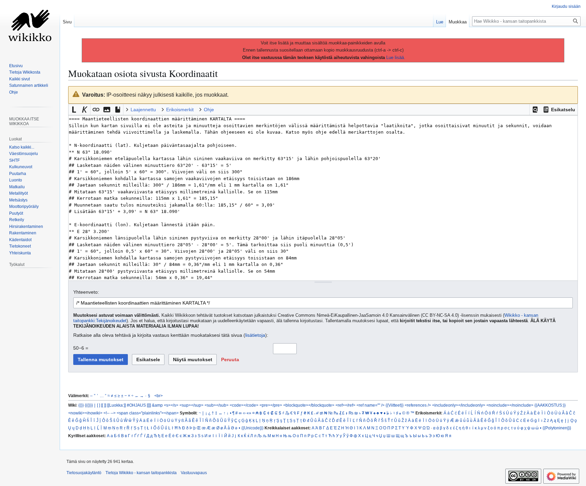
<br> (158, 395)
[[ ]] (103, 405)
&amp (157, 405)
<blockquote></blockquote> (308, 405)
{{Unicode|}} (252, 428)
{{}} (81, 405)
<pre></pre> (270, 405)
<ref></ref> (345, 405)
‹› (244, 413)
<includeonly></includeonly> (458, 405)
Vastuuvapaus (194, 472)
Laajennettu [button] (143, 109)
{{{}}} (89, 405)
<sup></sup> (191, 405)
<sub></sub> (216, 405)
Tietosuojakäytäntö (83, 472)
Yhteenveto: (86, 292)
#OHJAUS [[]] (139, 405)
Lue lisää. (395, 57)
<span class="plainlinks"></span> (148, 413)
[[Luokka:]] (116, 405)
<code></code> (244, 405)
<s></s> (171, 405)
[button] (535, 109)
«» (249, 413)
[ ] (98, 405)
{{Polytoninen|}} (557, 428)
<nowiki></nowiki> (85, 413)
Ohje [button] (209, 109)
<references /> (418, 405)
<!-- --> (109, 413)
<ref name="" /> (370, 405)
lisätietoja (255, 335)
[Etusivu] (30, 27)
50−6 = (80, 348)
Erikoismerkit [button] (180, 109)
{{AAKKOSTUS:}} (550, 405)
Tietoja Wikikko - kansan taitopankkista (141, 472)
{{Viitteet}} (395, 405)
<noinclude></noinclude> (509, 405)
